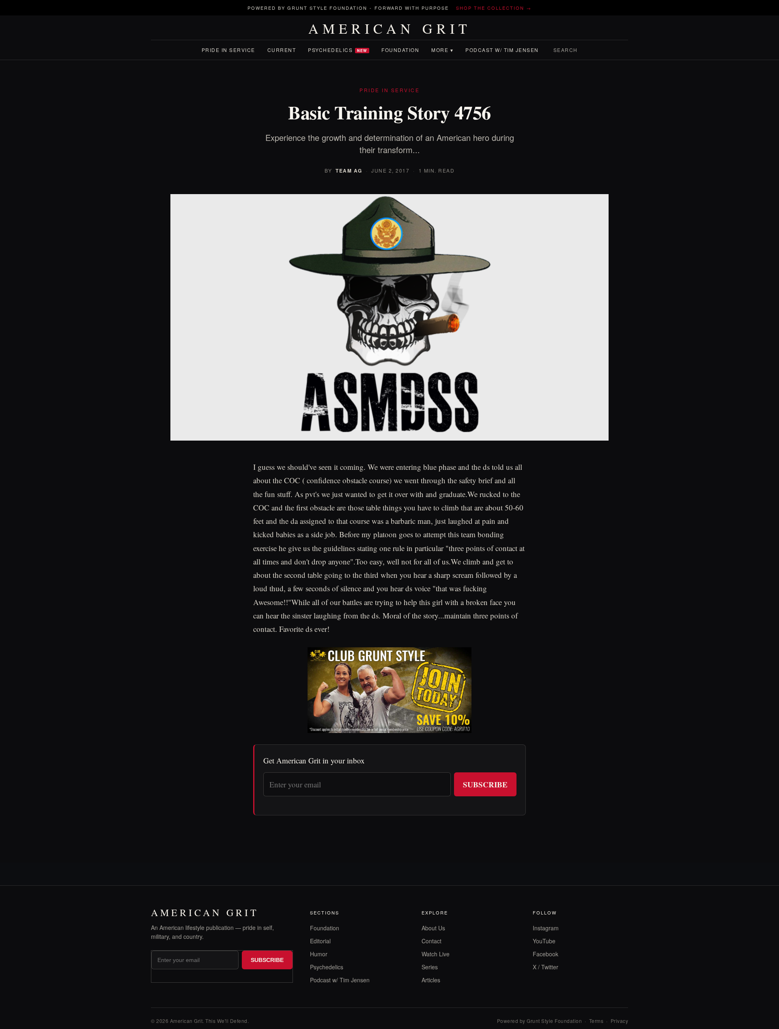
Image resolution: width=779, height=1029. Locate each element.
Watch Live (436, 954)
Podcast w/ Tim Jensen (502, 49)
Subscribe (485, 784)
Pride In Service (228, 49)
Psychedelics (337, 49)
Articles (431, 980)
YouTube (544, 941)
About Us (433, 928)
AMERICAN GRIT (389, 28)
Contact (431, 941)
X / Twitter (545, 967)
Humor (318, 954)
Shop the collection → (494, 7)
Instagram (546, 928)
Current (281, 49)
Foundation (400, 49)
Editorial (320, 941)
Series (430, 967)
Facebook (545, 954)
